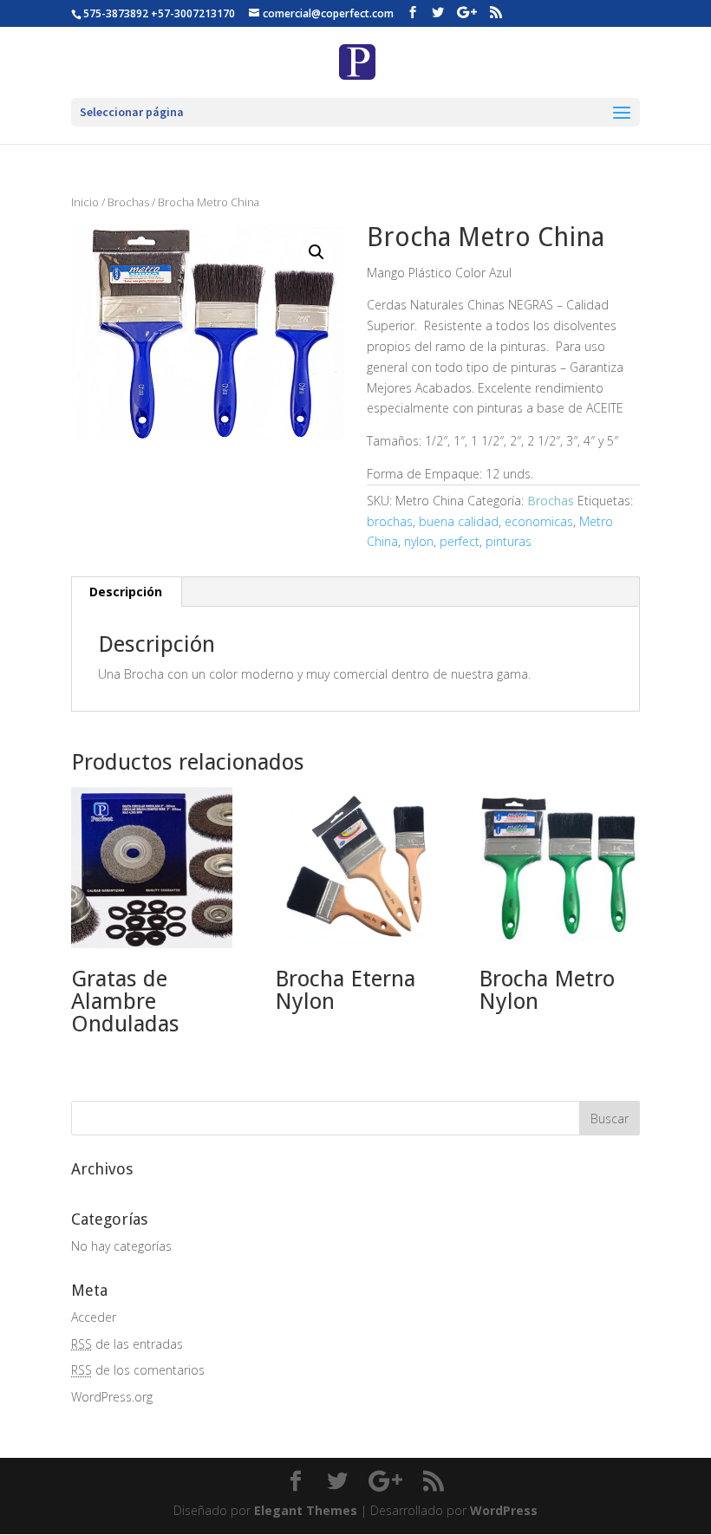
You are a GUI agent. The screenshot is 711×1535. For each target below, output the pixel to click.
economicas (539, 521)
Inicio (85, 202)
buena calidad (459, 521)
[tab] (126, 592)
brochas (390, 521)
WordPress (504, 1510)
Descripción (125, 591)
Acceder (93, 1317)
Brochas (128, 202)
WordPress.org (112, 1397)
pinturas (509, 541)
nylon (419, 541)
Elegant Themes (305, 1510)
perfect (459, 541)
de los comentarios (138, 1370)
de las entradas (127, 1344)
